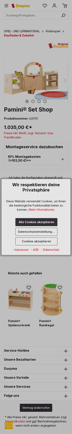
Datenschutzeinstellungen (36, 231)
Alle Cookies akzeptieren (36, 222)
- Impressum (21, 249)
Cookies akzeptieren (36, 241)
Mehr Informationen (41, 209)
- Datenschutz (50, 249)
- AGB (35, 249)
